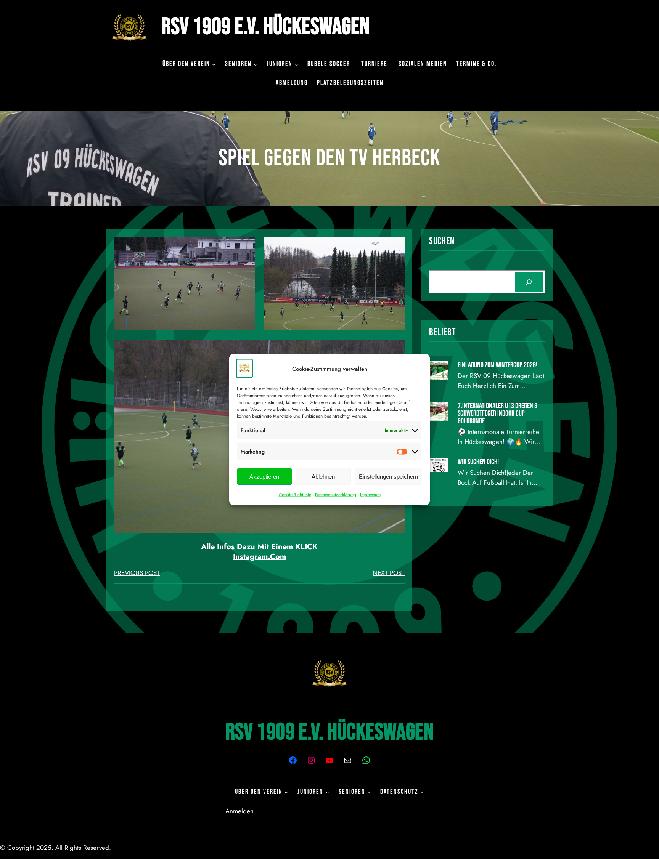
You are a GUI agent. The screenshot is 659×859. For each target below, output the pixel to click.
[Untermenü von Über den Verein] (214, 64)
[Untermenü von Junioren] (296, 64)
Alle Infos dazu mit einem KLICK (259, 546)
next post (389, 572)
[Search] (529, 282)
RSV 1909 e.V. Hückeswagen (265, 27)
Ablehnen (323, 476)
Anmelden (239, 811)
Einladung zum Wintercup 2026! (497, 365)
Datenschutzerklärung (335, 494)
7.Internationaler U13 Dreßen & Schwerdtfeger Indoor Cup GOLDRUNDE (497, 413)
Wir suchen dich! (478, 462)
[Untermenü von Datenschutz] (422, 792)
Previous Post (137, 572)
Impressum (370, 494)
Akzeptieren (264, 476)
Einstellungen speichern (388, 476)
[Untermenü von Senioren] (255, 64)
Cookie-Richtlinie (295, 494)
